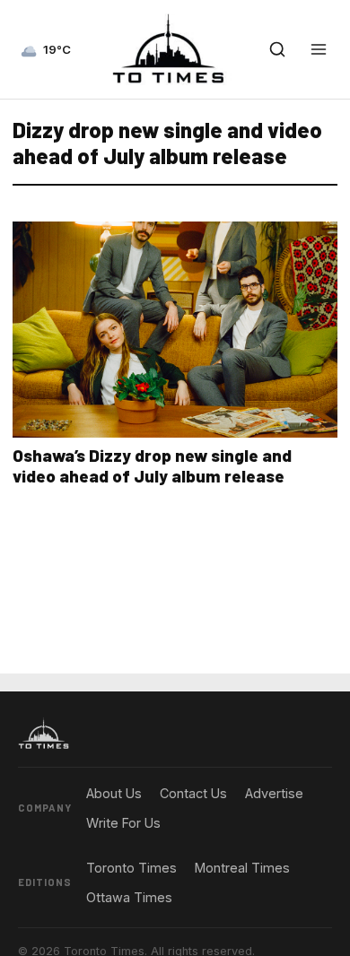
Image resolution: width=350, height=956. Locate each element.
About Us (114, 793)
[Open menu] (318, 49)
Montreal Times (242, 867)
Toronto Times (131, 867)
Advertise (274, 793)
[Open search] (277, 49)
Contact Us (193, 793)
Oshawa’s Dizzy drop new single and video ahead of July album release (152, 465)
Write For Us (123, 822)
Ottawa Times (129, 897)
